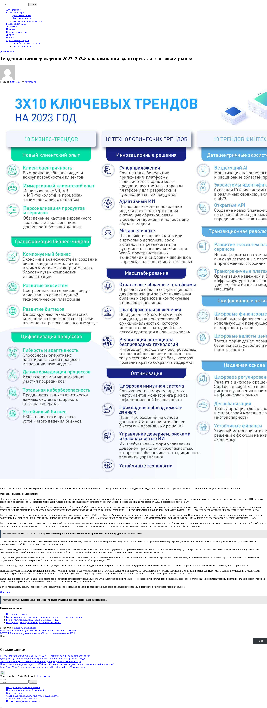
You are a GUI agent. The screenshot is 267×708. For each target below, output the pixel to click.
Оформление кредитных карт (27, 21)
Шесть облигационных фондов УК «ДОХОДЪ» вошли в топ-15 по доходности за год (45, 656)
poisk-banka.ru (7, 1)
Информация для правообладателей (25, 690)
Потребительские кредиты (26, 43)
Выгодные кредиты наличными (23, 687)
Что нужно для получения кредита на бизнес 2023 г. (33, 622)
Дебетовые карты (21, 15)
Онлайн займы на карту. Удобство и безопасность (32, 695)
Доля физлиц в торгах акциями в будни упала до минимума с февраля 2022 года (42, 658)
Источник (5, 592)
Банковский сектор (16, 23)
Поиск (3, 636)
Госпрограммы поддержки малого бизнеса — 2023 (33, 619)
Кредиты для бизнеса (17, 32)
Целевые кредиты (21, 46)
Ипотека (10, 29)
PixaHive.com (44, 676)
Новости (10, 37)
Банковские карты (15, 12)
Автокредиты (13, 9)
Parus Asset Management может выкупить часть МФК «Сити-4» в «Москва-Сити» (42, 667)
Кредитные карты (21, 18)
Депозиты (11, 26)
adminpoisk (30, 82)
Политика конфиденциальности (23, 701)
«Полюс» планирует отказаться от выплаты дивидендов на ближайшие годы (40, 661)
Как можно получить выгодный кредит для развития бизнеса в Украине (44, 617)
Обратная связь (14, 693)
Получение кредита (16, 614)
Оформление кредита (17, 40)
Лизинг (10, 35)
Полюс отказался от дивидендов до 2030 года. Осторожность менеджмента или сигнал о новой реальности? (57, 664)
